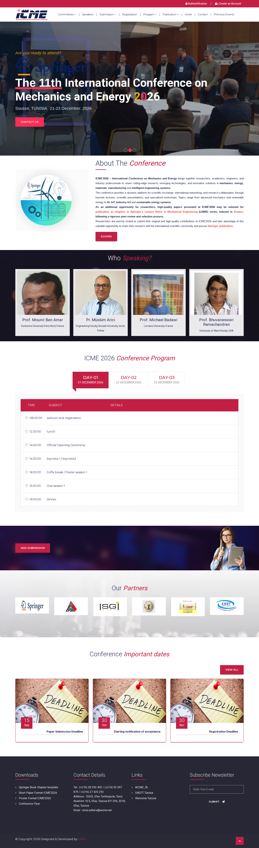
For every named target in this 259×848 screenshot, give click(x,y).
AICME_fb (141, 787)
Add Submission (33, 548)
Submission (110, 14)
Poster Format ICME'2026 (34, 798)
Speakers (89, 14)
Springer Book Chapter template (38, 787)
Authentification (197, 3)
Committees (69, 14)
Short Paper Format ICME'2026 (37, 792)
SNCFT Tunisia (143, 792)
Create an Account (229, 3)
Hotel (190, 14)
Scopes (106, 236)
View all (231, 669)
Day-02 (128, 379)
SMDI (82, 839)
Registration (131, 14)
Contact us (30, 122)
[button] (125, 149)
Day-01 (90, 379)
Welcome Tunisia (145, 798)
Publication (172, 14)
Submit (214, 801)
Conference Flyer (29, 803)
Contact (204, 14)
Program (151, 14)
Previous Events (224, 14)
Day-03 (166, 379)
